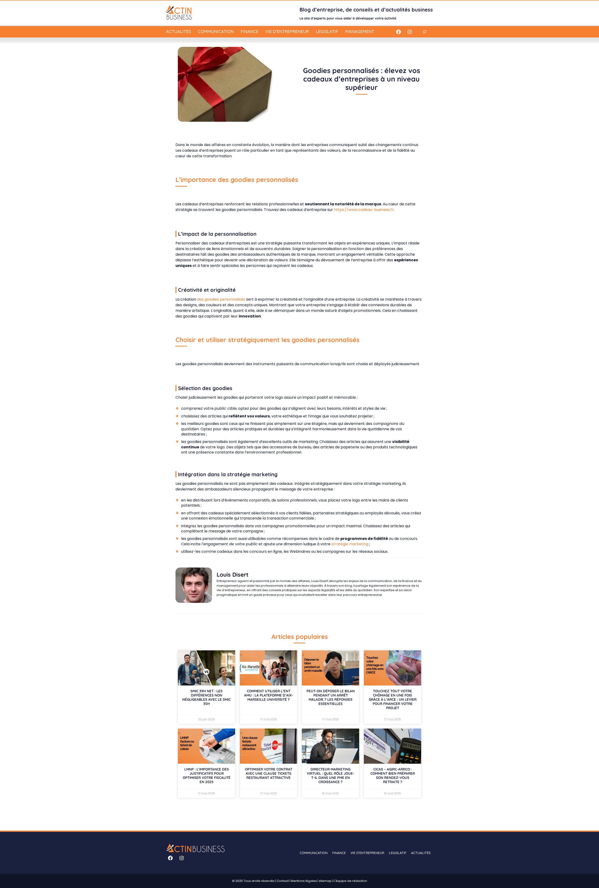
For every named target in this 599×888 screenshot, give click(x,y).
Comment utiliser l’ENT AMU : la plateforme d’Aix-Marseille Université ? (268, 695)
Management (359, 31)
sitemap (325, 881)
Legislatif (327, 31)
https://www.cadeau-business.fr (364, 209)
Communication (216, 31)
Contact (283, 881)
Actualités (178, 31)
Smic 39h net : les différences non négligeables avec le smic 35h (206, 697)
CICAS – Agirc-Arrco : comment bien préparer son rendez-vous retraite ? (392, 775)
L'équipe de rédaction (350, 881)
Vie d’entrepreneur (287, 31)
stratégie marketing (349, 544)
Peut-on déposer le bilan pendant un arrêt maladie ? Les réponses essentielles (331, 697)
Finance (249, 31)
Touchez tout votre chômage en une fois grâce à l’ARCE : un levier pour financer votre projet (392, 699)
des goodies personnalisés (221, 299)
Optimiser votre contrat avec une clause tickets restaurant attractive (268, 773)
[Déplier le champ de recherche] (424, 31)
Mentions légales (304, 881)
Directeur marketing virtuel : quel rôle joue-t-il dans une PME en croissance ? (330, 775)
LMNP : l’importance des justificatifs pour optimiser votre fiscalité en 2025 (206, 775)
